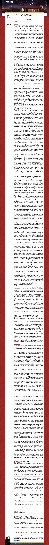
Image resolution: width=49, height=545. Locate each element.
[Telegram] (16, 540)
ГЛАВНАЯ (8, 14)
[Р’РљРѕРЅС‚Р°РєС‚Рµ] (14, 540)
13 (42, 251)
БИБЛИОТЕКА (8, 17)
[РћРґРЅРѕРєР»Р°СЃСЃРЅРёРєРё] (15, 540)
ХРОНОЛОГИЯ (8, 15)
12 (18, 239)
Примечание (15, 21)
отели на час (8, 26)
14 (37, 283)
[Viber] (18, 540)
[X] (17, 540)
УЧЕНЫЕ (8, 16)
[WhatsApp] (19, 540)
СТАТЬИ (8, 22)
